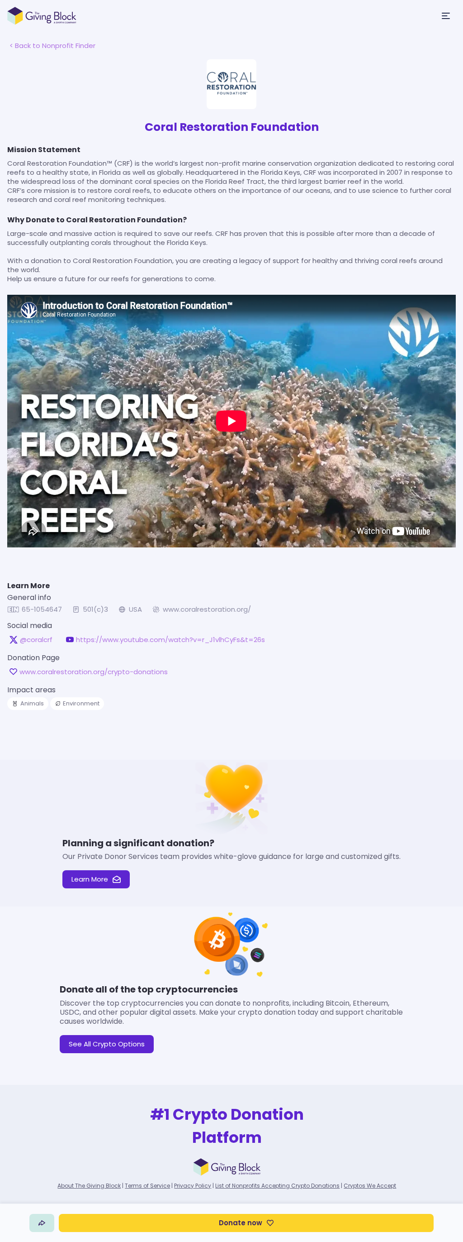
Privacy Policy (192, 1185)
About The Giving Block (89, 1185)
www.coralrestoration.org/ (207, 609)
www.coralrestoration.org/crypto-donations (93, 671)
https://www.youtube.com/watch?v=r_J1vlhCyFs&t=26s (170, 639)
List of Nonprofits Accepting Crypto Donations (277, 1185)
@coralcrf (36, 639)
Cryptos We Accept (370, 1185)
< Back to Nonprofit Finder (52, 45)
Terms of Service (147, 1185)
